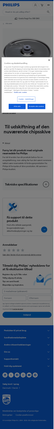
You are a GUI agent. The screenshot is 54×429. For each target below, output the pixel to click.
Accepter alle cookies (35, 106)
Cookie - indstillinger (25, 99)
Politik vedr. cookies (30, 92)
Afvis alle (16, 106)
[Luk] (47, 60)
